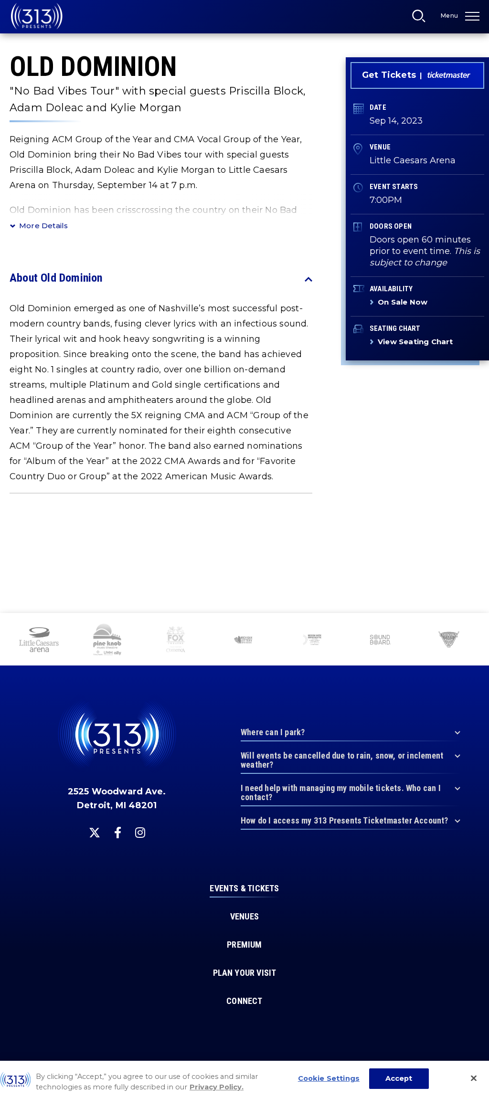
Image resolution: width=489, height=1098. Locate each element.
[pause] (478, 625)
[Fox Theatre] (176, 640)
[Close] (473, 1078)
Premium (244, 945)
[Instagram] (140, 832)
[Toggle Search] (421, 18)
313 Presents (37, 16)
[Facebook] (117, 832)
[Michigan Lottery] (244, 641)
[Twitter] (94, 832)
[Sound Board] (380, 640)
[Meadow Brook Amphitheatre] (312, 641)
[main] (244, 306)
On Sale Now (402, 301)
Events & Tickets (244, 888)
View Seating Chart (415, 341)
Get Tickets (389, 75)
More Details (43, 225)
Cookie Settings (329, 1078)
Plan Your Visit (244, 973)
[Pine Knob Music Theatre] (107, 640)
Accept (399, 1078)
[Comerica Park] (449, 640)
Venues (244, 916)
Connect (244, 1001)
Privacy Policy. (217, 1087)
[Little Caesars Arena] (39, 640)
